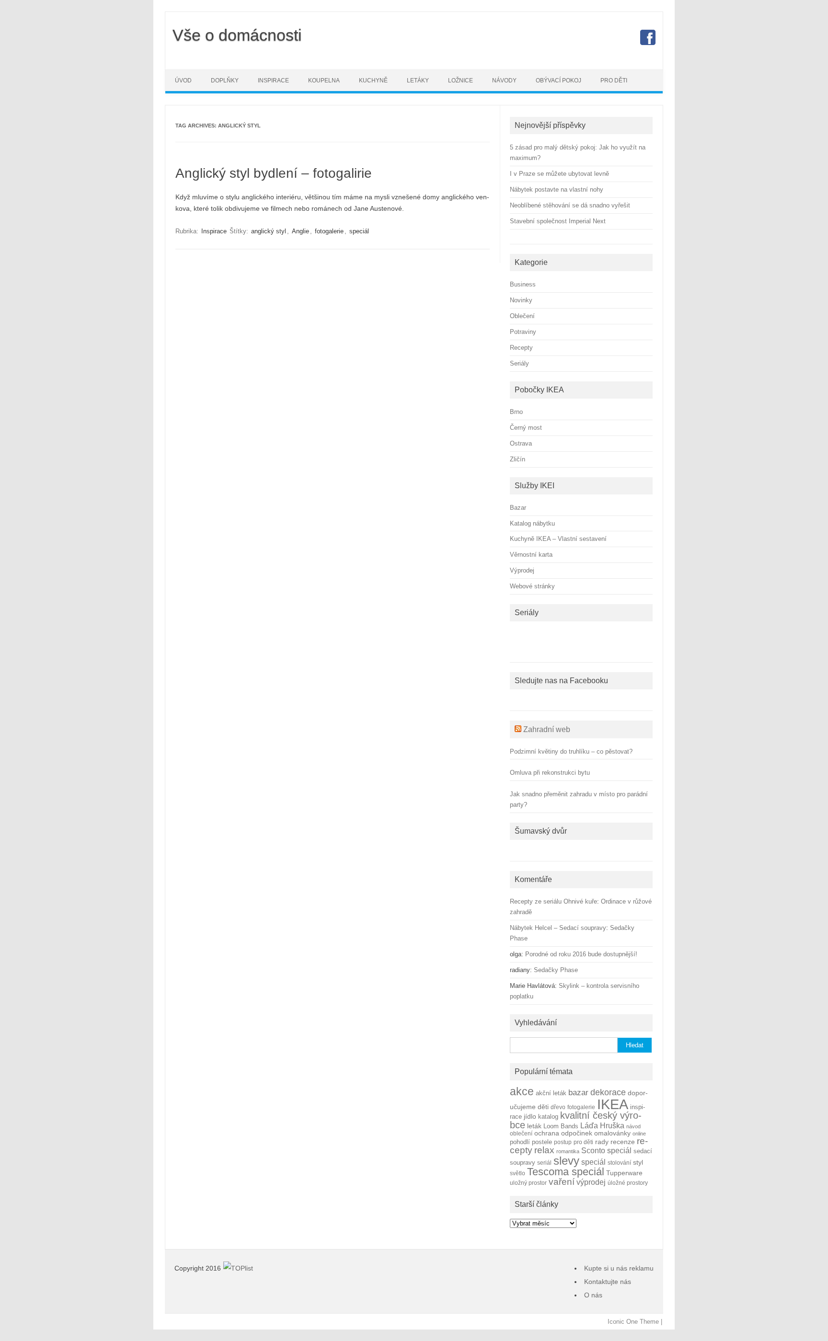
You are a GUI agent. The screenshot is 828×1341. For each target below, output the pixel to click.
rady (602, 1142)
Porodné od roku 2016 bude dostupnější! (581, 954)
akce (522, 1091)
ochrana (546, 1133)
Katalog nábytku (532, 523)
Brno (516, 411)
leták (534, 1126)
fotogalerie (329, 231)
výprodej (591, 1182)
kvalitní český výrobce (576, 1120)
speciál (359, 231)
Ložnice (460, 80)
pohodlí (520, 1142)
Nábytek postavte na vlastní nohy (556, 189)
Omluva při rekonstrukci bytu (550, 772)
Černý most (526, 427)
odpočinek (576, 1133)
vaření (562, 1182)
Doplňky (225, 80)
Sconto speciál (606, 1150)
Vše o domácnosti (237, 35)
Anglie (300, 231)
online (639, 1133)
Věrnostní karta (531, 554)
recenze (622, 1142)
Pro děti (613, 80)
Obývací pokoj (558, 80)
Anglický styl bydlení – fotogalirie (273, 173)
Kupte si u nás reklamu (619, 1268)
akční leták (551, 1093)
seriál (544, 1162)
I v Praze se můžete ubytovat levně (559, 173)
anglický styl (268, 231)
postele (542, 1142)
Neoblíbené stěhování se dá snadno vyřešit (570, 205)
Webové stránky (532, 586)
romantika (567, 1151)
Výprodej (522, 570)
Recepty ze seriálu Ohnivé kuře (553, 901)
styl (638, 1162)
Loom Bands (560, 1126)
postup (563, 1142)
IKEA (612, 1104)
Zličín (517, 459)
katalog (548, 1116)
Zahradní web (546, 729)
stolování (619, 1162)
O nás (593, 1295)
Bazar (518, 507)
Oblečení (522, 316)
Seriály (519, 363)
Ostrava (521, 443)
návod (633, 1126)
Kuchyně (373, 80)
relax (544, 1150)
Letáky (418, 80)
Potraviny (523, 331)
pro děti (583, 1142)
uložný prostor (528, 1183)
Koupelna (324, 80)
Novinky (521, 300)
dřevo (558, 1107)
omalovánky (612, 1133)
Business (523, 284)
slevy (566, 1160)
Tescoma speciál (565, 1172)
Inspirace (273, 80)
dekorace (608, 1092)
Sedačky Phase (556, 970)
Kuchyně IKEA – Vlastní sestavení (558, 538)
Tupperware (624, 1173)
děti (543, 1107)
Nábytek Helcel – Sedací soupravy (558, 927)
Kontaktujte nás (607, 1281)
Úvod (183, 80)
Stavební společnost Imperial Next (558, 221)
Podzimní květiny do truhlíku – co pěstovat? (571, 751)
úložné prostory (628, 1183)
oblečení (521, 1133)
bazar (578, 1092)
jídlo (530, 1116)
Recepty (521, 347)
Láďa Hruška (602, 1125)
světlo (517, 1173)
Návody (504, 80)
